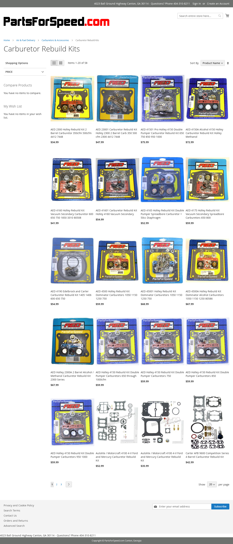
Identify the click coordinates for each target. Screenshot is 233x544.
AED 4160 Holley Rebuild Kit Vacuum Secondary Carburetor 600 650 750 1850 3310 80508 (72, 214)
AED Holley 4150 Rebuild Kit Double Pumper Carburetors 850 (207, 374)
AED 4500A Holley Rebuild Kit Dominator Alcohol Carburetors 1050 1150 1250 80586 (205, 295)
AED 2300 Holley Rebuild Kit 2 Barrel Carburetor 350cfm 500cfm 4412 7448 (71, 133)
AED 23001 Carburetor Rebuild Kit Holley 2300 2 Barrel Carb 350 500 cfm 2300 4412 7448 (116, 133)
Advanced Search (14, 525)
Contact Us (10, 515)
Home (7, 40)
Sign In (197, 3)
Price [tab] (9, 71)
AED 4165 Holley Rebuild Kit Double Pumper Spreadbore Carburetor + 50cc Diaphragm (162, 214)
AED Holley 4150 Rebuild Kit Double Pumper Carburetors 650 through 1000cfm (117, 375)
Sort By (194, 63)
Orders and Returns (16, 520)
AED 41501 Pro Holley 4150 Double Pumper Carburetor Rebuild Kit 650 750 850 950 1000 (162, 133)
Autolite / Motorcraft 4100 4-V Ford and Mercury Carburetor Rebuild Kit (117, 456)
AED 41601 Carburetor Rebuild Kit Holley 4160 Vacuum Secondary (116, 212)
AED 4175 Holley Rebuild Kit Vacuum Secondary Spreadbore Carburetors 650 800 (205, 214)
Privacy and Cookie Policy (19, 505)
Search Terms (12, 510)
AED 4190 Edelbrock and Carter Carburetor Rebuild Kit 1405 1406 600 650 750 (71, 295)
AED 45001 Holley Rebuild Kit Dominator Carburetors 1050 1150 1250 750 (161, 295)
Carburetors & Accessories (55, 40)
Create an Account (218, 3)
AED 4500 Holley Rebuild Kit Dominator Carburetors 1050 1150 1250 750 (116, 295)
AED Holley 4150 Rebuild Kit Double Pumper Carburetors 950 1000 (72, 455)
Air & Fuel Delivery (25, 40)
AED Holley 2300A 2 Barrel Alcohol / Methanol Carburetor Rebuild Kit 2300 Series (72, 375)
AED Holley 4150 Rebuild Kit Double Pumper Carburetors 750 (162, 374)
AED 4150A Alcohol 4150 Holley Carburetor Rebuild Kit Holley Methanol (204, 133)
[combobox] (200, 16)
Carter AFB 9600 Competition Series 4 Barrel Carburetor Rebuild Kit (207, 455)
